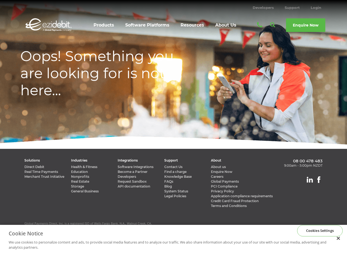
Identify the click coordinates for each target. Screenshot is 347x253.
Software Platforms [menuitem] (147, 25)
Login (316, 7)
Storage (77, 186)
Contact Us (173, 167)
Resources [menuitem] (192, 25)
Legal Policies (175, 196)
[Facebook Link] (318, 179)
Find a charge (175, 172)
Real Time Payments (41, 172)
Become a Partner (132, 172)
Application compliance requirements (242, 196)
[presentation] (104, 27)
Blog (168, 186)
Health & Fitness (84, 167)
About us (218, 167)
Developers (263, 7)
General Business (85, 191)
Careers (217, 177)
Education (79, 172)
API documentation (134, 186)
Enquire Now (221, 172)
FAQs (168, 181)
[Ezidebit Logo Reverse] (48, 24)
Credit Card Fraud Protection (235, 201)
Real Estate (80, 181)
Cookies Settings (320, 230)
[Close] (338, 238)
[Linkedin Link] (310, 180)
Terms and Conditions (229, 206)
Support (292, 7)
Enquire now (306, 25)
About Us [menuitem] (225, 25)
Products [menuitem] (104, 25)
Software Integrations (135, 167)
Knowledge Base (178, 177)
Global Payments (225, 181)
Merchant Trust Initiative (44, 177)
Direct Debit (34, 167)
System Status (176, 191)
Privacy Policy (222, 191)
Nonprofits (80, 177)
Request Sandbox (132, 181)
